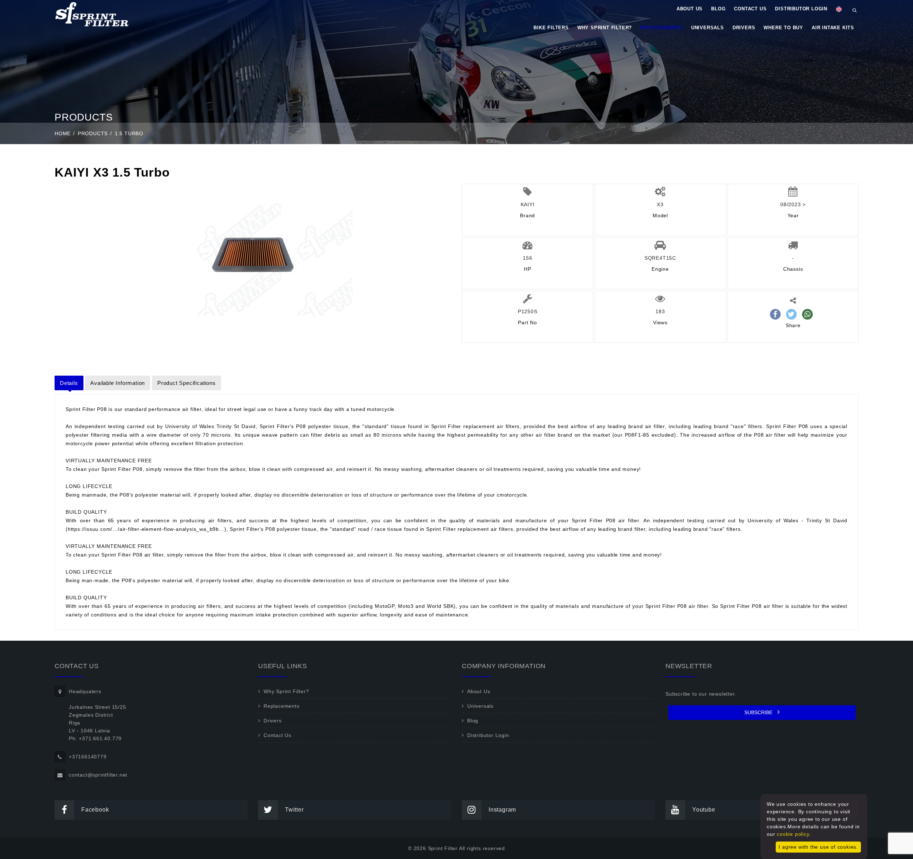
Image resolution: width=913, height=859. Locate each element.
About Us (690, 8)
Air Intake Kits (833, 27)
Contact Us (750, 8)
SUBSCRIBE (759, 712)
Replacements (662, 27)
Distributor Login (801, 8)
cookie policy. (794, 834)
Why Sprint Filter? (604, 27)
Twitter (294, 810)
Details (69, 383)
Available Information (117, 383)
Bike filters (551, 27)
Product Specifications (186, 383)
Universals (707, 27)
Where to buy (783, 27)
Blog (718, 8)
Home (63, 133)
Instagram (502, 810)
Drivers (744, 27)
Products (93, 133)
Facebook (95, 810)
